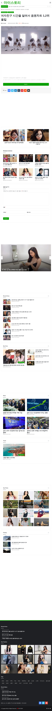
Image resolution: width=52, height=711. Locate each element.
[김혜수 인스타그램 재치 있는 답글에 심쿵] (41, 513)
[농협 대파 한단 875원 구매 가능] (14, 405)
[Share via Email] (28, 90)
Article (3, 680)
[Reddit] (25, 90)
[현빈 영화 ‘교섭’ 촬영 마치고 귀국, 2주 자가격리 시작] (26, 522)
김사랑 (32, 680)
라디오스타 (42, 680)
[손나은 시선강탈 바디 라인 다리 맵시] (9, 659)
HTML (11, 680)
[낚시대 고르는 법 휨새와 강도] (7, 550)
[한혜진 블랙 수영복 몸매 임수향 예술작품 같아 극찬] (41, 522)
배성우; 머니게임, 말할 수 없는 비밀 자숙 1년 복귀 (22, 329)
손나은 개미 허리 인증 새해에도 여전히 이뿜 (21, 323)
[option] (26, 257)
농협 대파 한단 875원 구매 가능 (12, 412)
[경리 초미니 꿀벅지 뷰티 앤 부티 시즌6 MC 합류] (41, 495)
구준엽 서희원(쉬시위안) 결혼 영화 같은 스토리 (22, 311)
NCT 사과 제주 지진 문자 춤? (18, 335)
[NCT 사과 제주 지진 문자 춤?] (7, 337)
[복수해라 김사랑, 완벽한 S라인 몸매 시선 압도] (43, 649)
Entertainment (8, 9)
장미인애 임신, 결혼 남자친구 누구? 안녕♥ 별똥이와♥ (23, 299)
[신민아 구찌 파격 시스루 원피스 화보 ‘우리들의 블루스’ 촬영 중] (9, 649)
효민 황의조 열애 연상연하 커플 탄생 (19, 317)
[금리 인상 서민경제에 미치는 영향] (38, 405)
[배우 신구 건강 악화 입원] (26, 158)
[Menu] (50, 3)
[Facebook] (9, 90)
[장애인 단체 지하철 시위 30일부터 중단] (38, 423)
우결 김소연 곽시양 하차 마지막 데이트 (13, 365)
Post (15, 680)
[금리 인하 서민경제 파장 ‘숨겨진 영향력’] (14, 423)
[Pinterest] (22, 90)
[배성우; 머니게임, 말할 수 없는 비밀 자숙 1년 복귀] (42, 172)
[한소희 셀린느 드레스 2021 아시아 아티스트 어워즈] (26, 495)
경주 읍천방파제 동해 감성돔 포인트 (19, 542)
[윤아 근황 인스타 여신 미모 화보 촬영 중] (43, 659)
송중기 (11, 683)
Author (7, 680)
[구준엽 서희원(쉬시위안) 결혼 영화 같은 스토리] (42, 158)
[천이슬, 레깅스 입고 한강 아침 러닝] (41, 504)
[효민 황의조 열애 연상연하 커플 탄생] (10, 172)
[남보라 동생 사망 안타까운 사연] (30, 357)
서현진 (3, 683)
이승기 (20, 683)
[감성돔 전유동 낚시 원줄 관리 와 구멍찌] (7, 538)
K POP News (10, 12)
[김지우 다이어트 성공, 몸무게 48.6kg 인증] (10, 504)
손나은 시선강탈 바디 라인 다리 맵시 (12, 269)
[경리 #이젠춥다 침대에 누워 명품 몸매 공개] (26, 504)
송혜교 (16, 683)
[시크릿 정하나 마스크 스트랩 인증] (10, 522)
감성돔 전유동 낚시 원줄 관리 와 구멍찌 (20, 536)
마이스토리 (4, 23)
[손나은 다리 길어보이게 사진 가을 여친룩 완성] (9, 669)
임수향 (30, 683)
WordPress (24, 680)
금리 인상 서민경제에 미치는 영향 (37, 412)
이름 (4, 207)
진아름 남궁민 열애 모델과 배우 (42, 361)
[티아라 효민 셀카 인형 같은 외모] (10, 513)
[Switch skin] (1, 3)
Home (3, 9)
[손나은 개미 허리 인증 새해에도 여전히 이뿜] (26, 172)
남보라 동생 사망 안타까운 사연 (42, 355)
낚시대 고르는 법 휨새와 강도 (18, 548)
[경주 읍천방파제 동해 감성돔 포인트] (7, 544)
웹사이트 (28, 212)
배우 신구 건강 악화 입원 (24, 163)
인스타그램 (25, 683)
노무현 (37, 680)
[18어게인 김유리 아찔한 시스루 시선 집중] (26, 513)
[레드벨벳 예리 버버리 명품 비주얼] (43, 669)
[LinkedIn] (15, 90)
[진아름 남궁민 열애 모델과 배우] (30, 363)
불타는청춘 (48, 680)
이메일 (4, 212)
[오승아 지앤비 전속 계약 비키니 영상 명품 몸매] (30, 351)
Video (19, 680)
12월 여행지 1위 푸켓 (9, 457)
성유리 (7, 683)
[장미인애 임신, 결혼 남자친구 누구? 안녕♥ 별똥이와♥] (10, 158)
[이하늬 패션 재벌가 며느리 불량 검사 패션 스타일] (26, 649)
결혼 (29, 680)
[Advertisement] (26, 65)
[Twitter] (12, 90)
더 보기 (25, 84)
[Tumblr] (18, 90)
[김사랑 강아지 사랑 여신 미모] (26, 669)
